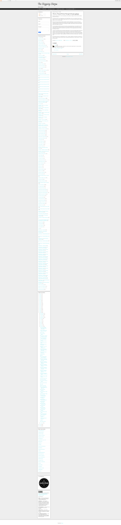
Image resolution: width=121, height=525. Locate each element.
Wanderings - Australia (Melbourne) (43, 236)
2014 (40, 304)
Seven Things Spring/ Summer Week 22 (43, 414)
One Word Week (41, 197)
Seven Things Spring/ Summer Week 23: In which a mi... (43, 387)
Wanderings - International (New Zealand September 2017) (43, 278)
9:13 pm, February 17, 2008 (58, 48)
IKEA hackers (40, 441)
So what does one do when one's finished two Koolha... (43, 350)
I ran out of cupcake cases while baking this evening (43, 328)
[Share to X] (75, 40)
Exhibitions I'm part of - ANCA (42, 128)
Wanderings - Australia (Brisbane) (43, 233)
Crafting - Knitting (41, 71)
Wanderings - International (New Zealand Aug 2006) (43, 254)
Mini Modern (40, 447)
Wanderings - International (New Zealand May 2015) (43, 266)
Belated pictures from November (43, 344)
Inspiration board (41, 145)
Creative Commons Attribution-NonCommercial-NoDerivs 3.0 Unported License (43, 494)
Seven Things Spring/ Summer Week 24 (43, 357)
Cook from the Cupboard (42, 60)
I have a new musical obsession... (43, 352)
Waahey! (41, 355)
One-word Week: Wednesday (42, 401)
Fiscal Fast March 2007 (42, 133)
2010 (40, 309)
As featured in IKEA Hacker (42, 46)
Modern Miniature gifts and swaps (43, 182)
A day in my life (40, 42)
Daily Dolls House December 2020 (43, 86)
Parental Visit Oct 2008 (41, 200)
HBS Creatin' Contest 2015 (42, 136)
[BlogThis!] (74, 40)
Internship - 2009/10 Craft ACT (43, 149)
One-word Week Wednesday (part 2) (43, 399)
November (42, 314)
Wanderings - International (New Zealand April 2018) (43, 252)
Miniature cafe (40, 170)
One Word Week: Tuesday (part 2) (43, 404)
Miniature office (40, 179)
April (41, 323)
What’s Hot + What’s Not (42, 286)
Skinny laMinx (40, 464)
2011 (40, 308)
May (41, 322)
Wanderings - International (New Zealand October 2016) (43, 275)
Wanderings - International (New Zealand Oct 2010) (43, 271)
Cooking (39, 62)
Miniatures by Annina (41, 449)
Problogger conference (41, 201)
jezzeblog (39, 444)
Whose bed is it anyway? (42, 416)
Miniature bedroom (41, 169)
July (41, 319)
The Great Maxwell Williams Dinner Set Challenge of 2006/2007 (43, 220)
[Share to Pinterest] (77, 40)
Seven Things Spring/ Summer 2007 (43, 206)
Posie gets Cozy (40, 460)
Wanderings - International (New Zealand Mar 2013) (43, 261)
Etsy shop (39, 103)
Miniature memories (43, 385)
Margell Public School (41, 161)
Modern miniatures (41, 184)
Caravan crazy (40, 55)
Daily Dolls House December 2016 (43, 79)
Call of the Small (40, 433)
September (42, 317)
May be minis (40, 164)
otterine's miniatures (41, 455)
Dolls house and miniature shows (43, 91)
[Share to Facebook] (76, 40)
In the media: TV (41, 144)
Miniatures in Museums (42, 180)
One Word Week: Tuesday (42, 406)
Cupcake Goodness (41, 73)
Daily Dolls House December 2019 (43, 84)
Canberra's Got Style (41, 435)
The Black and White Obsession (43, 217)
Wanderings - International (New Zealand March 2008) (43, 264)
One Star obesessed (41, 195)
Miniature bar (40, 167)
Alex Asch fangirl (40, 43)
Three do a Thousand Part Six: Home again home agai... (43, 359)
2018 (40, 299)
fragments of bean (41, 436)
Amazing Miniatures (41, 430)
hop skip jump (40, 438)
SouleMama (40, 466)
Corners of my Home (41, 65)
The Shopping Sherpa (47, 4)
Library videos (40, 155)
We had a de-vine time (43, 382)
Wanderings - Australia (69, 40)
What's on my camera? (41, 287)
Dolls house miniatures (41, 98)
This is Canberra (41, 225)
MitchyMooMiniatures (41, 452)
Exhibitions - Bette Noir (41, 127)
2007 (40, 424)
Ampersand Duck (41, 432)
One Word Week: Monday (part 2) (43, 408)
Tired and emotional (43, 379)
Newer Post (54, 54)
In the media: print (41, 141)
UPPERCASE (40, 469)
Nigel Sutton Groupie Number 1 (43, 192)
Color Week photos (41, 59)
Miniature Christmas (41, 172)
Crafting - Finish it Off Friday (42, 70)
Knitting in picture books (42, 153)
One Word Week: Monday (42, 410)
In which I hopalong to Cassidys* (43, 418)
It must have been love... (43, 378)
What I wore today (41, 284)
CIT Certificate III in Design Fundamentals (42, 57)
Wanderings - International (42, 245)
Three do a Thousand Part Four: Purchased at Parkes (43, 365)
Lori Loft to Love (40, 158)
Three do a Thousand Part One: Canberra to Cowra (43, 374)
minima (39, 450)
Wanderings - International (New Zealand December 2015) (43, 257)
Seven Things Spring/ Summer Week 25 (43, 338)
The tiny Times (40, 222)
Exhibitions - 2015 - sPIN (42, 119)
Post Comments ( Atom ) (69, 56)
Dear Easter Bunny (43, 421)
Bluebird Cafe (40, 48)
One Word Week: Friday (43, 393)
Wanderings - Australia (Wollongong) (43, 243)
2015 (40, 303)
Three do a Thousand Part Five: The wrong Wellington (43, 362)
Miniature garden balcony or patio (43, 175)
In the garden (40, 139)
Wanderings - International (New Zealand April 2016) (43, 250)
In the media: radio (41, 142)
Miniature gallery (41, 173)
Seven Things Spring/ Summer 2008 (43, 208)
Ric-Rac (39, 463)
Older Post (81, 54)
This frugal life (40, 223)
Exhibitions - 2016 (41, 123)
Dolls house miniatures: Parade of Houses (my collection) (43, 102)
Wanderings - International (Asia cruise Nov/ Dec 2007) (43, 247)
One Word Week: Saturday (42, 390)
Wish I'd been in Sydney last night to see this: (43, 336)
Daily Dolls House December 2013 (43, 74)
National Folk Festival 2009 (42, 189)
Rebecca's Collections (41, 461)
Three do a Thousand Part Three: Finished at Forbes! (43, 368)
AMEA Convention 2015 (42, 45)
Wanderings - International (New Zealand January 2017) (43, 259)
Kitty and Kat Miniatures (41, 446)
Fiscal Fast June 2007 (41, 130)
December (42, 313)
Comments (41, 15)
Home (68, 54)
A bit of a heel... (42, 332)
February (41, 326)
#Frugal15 (40, 37)
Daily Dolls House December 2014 (43, 77)
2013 (40, 305)
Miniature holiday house (42, 177)
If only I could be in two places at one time (43, 330)
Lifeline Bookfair (40, 156)
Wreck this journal (41, 289)
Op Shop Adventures (41, 198)
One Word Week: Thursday (42, 397)
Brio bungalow (40, 51)
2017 (40, 300)
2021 (40, 295)
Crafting (39, 68)
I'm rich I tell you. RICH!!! (42, 334)
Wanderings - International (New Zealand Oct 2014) (43, 273)
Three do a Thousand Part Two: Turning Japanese (43, 371)
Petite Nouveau (40, 458)
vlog (39, 228)
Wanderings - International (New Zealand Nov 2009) (43, 268)
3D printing (40, 40)
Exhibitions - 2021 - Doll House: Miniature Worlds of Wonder (43, 125)
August (41, 318)
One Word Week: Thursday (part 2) (43, 395)
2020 (40, 296)
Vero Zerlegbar (40, 226)
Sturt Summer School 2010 (42, 213)
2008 (40, 312)
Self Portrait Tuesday (41, 203)
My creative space (41, 186)
